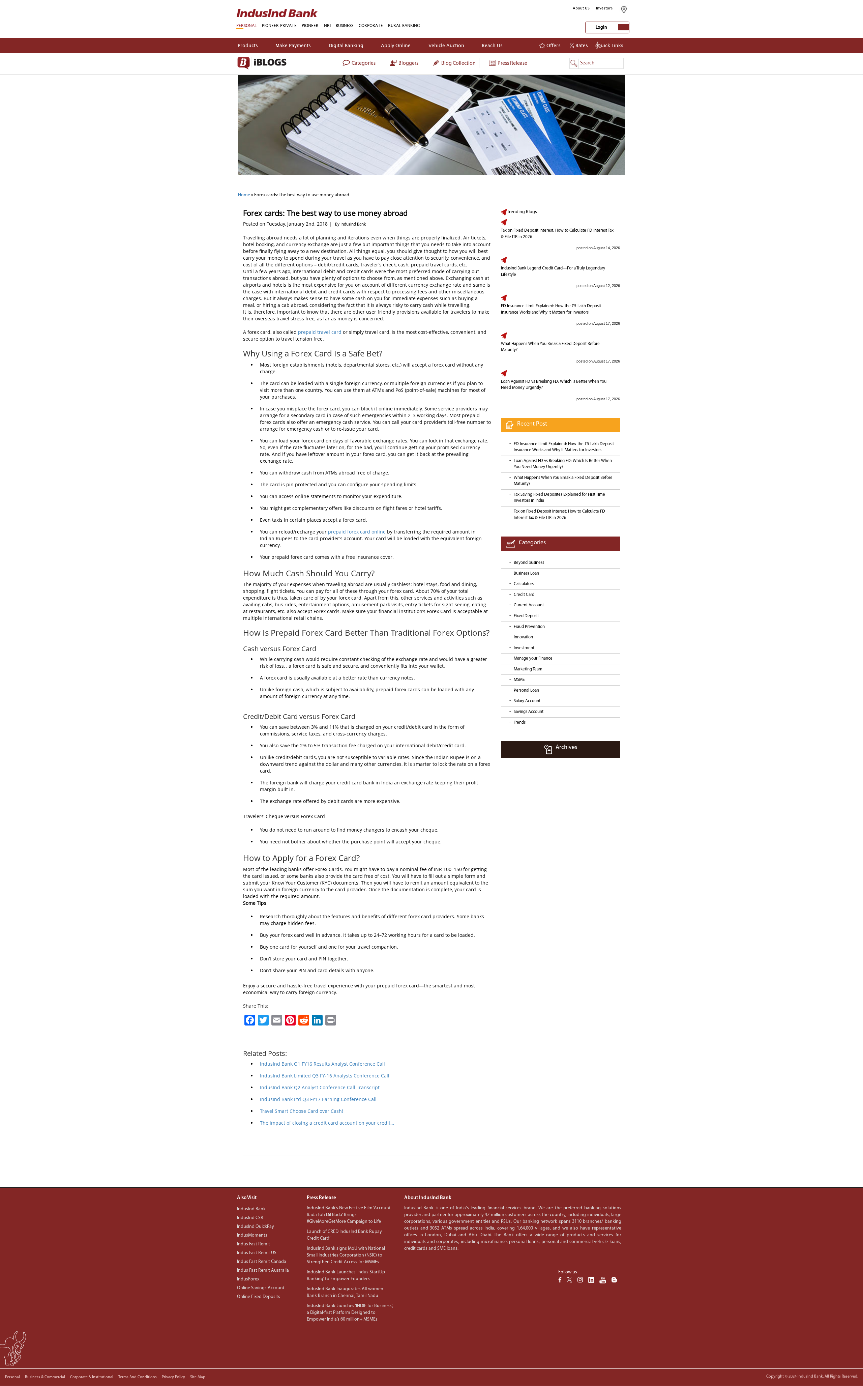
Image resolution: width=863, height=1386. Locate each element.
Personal (12, 1377)
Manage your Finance (533, 658)
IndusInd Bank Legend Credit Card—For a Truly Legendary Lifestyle (553, 271)
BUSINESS (344, 25)
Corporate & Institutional (91, 1377)
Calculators (524, 584)
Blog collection (458, 63)
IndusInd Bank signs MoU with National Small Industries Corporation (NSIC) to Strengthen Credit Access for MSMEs (346, 1255)
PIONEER (310, 25)
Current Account (529, 605)
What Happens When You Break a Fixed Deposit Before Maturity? (550, 347)
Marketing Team (528, 669)
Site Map (197, 1377)
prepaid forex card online (357, 531)
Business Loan (526, 573)
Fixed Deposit (526, 616)
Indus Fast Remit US (256, 1252)
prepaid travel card (319, 332)
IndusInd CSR (250, 1217)
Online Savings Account (261, 1288)
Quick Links (610, 45)
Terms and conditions (137, 1377)
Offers (553, 45)
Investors (604, 8)
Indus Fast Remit (253, 1244)
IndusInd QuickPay (255, 1226)
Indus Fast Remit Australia (263, 1270)
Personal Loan (526, 690)
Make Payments (293, 45)
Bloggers (407, 63)
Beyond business (529, 562)
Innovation (523, 637)
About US (581, 8)
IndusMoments (252, 1235)
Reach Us (492, 45)
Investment (524, 648)
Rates (581, 45)
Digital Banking (346, 45)
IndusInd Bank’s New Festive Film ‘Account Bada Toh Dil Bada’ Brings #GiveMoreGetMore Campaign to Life (349, 1215)
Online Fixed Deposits (258, 1296)
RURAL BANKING (404, 25)
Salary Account (527, 701)
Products (248, 45)
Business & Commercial (45, 1377)
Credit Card (524, 595)
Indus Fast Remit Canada (261, 1261)
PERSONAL (246, 25)
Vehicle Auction (446, 45)
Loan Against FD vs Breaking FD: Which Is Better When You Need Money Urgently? (553, 384)
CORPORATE (371, 25)
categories (363, 63)
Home (244, 195)
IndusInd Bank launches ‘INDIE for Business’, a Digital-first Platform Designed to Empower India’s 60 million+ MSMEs (350, 1312)
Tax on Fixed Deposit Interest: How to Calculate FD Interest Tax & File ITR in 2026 (557, 233)
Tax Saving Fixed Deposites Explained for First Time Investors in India (559, 497)
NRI (327, 25)
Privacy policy (173, 1377)
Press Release (512, 63)
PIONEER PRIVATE (279, 25)
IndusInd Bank (251, 1209)
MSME (519, 679)
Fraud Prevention (529, 627)
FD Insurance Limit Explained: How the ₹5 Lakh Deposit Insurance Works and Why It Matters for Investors (551, 309)
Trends (520, 722)
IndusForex (248, 1279)
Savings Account (528, 712)
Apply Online (396, 45)
